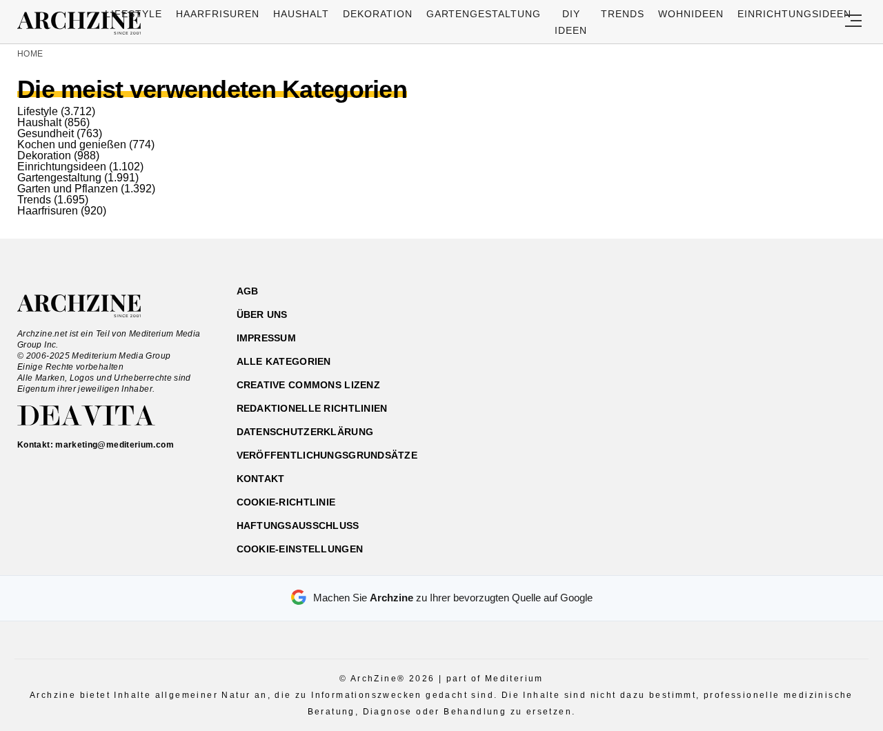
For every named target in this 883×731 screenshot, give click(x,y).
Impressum (267, 337)
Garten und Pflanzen (67, 188)
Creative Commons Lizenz (308, 384)
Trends (622, 13)
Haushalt (301, 13)
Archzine (83, 23)
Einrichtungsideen (794, 13)
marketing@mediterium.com (114, 445)
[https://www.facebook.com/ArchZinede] (722, 357)
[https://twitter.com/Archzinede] (818, 357)
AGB (248, 291)
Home (30, 54)
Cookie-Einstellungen (300, 548)
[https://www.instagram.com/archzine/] (746, 357)
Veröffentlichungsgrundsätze (327, 455)
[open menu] (853, 21)
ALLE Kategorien (284, 361)
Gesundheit (45, 133)
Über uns (262, 314)
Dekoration (378, 13)
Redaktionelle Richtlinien (312, 408)
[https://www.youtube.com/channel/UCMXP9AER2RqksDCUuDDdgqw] (794, 357)
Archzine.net (91, 306)
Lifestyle (133, 13)
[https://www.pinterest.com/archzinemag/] (770, 357)
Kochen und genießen (71, 144)
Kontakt (261, 478)
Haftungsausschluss (298, 525)
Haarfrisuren (217, 13)
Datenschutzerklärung (305, 431)
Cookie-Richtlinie (286, 502)
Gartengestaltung (484, 13)
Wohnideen (691, 13)
